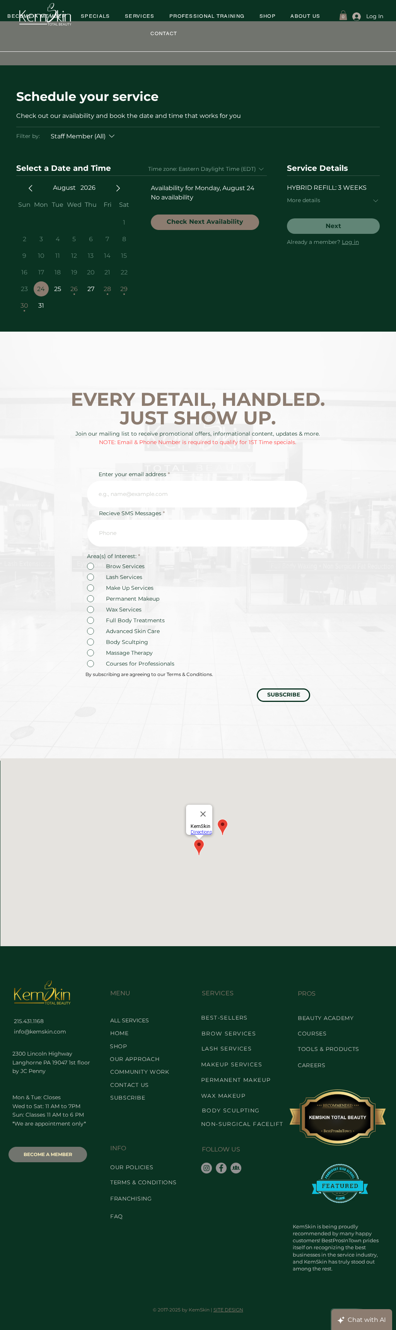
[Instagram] (206, 1168)
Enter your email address (132, 474)
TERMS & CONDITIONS (143, 1182)
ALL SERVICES (129, 1020)
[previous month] (30, 188)
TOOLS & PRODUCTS (328, 1049)
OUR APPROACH (134, 1059)
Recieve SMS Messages (130, 513)
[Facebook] (221, 1168)
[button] (95, 16)
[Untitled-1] (235, 1168)
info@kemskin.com (40, 1031)
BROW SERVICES (228, 1033)
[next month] (118, 188)
